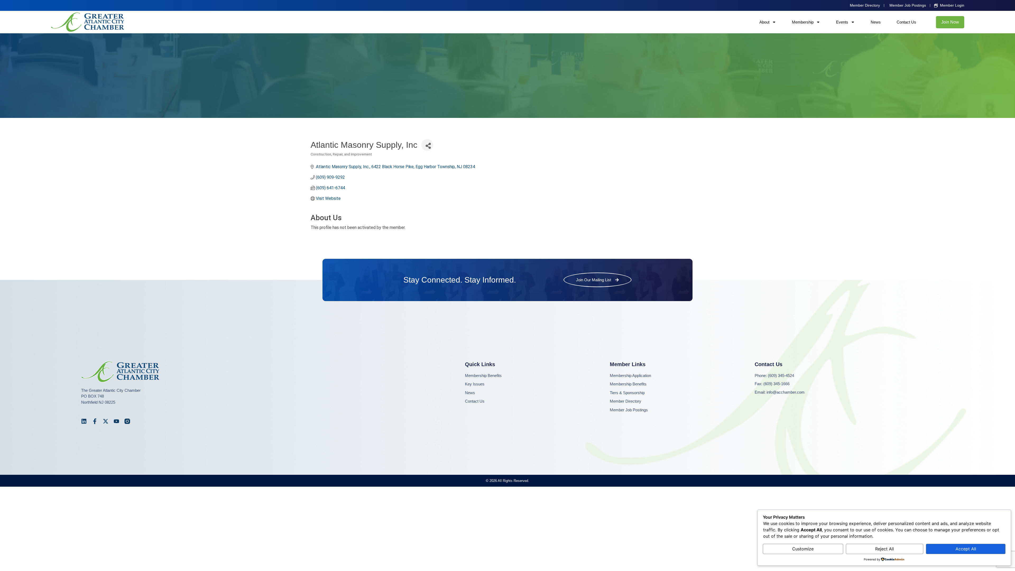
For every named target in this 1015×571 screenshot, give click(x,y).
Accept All (966, 548)
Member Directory (625, 401)
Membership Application (630, 375)
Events (842, 22)
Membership (803, 22)
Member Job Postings (629, 410)
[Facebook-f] (95, 421)
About (764, 22)
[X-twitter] (105, 421)
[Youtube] (116, 421)
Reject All (884, 548)
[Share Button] (427, 145)
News (876, 22)
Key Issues (475, 384)
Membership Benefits (483, 375)
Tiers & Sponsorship (627, 392)
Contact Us (906, 22)
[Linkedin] (84, 421)
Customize (803, 548)
